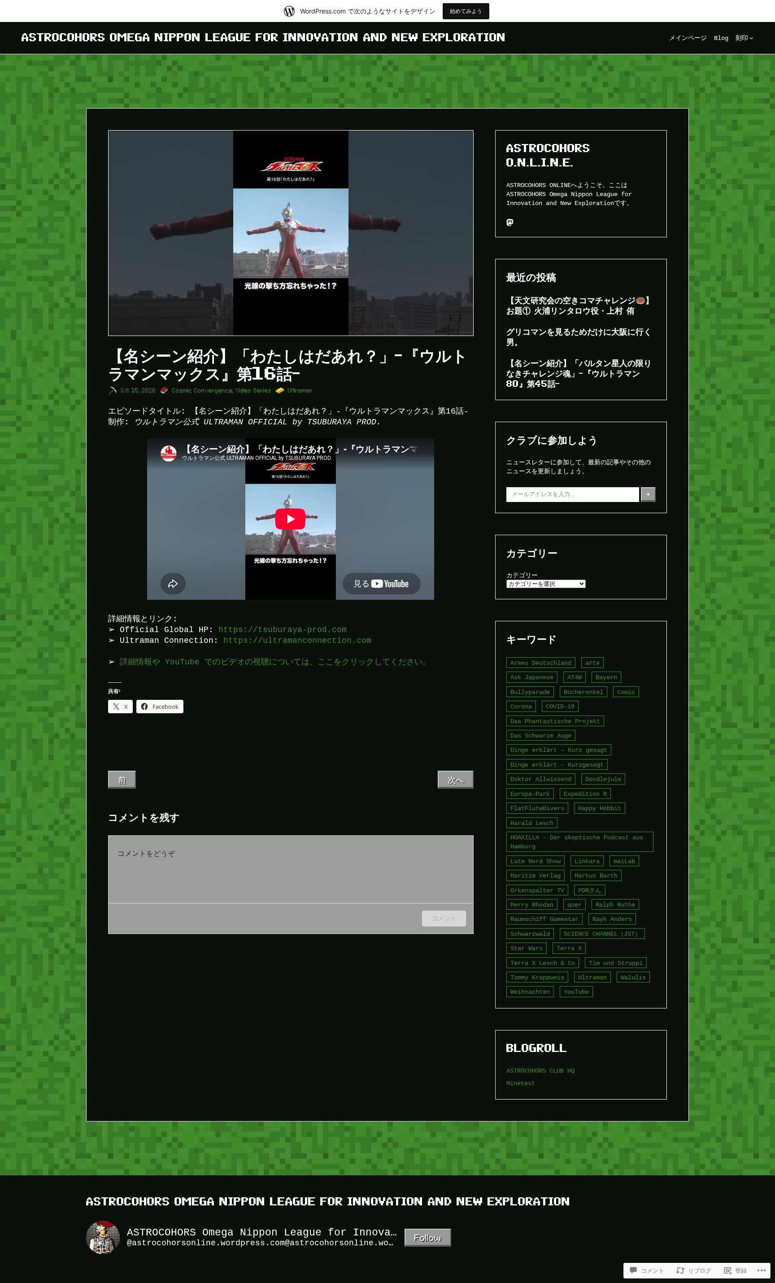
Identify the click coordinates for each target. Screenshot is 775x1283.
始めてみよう (466, 11)
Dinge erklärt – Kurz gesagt (558, 750)
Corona (521, 706)
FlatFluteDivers (537, 808)
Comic (626, 692)
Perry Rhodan (531, 904)
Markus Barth (596, 875)
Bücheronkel (583, 692)
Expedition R (585, 794)
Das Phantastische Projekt (555, 721)
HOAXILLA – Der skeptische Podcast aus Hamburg (576, 842)
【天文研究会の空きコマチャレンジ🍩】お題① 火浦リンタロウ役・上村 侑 (579, 305)
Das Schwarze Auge (540, 735)
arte (592, 663)
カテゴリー (522, 575)
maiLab (624, 861)
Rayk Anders (612, 919)
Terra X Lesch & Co (542, 963)
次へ (456, 780)
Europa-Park (530, 794)
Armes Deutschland (540, 663)
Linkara (587, 861)
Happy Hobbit (599, 808)
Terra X (569, 948)
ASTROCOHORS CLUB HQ (540, 1070)
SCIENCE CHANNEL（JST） (602, 934)
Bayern (606, 677)
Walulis (633, 977)
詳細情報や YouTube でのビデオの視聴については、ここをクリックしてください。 (275, 662)
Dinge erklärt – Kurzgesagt (557, 764)
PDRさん (589, 890)
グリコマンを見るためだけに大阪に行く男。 (579, 337)
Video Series (254, 390)
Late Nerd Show (535, 861)
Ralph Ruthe (615, 904)
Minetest (520, 1083)
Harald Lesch (531, 823)
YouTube (576, 991)
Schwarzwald (530, 934)
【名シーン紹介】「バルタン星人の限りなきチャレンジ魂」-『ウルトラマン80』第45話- (579, 373)
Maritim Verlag (535, 875)
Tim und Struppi (616, 963)
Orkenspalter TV (537, 890)
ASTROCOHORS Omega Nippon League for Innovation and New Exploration (264, 37)
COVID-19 (560, 706)
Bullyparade (530, 692)
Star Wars (526, 948)
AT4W (574, 677)
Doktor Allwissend (540, 779)
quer (574, 904)
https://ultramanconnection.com (297, 640)
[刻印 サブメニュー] (751, 38)
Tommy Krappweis (537, 977)
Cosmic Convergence (202, 390)
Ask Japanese (531, 677)
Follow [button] (427, 1238)
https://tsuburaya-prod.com (282, 629)
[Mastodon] (510, 222)
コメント (444, 918)
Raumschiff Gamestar (544, 919)
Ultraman (300, 390)
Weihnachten (530, 991)
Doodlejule (603, 779)
